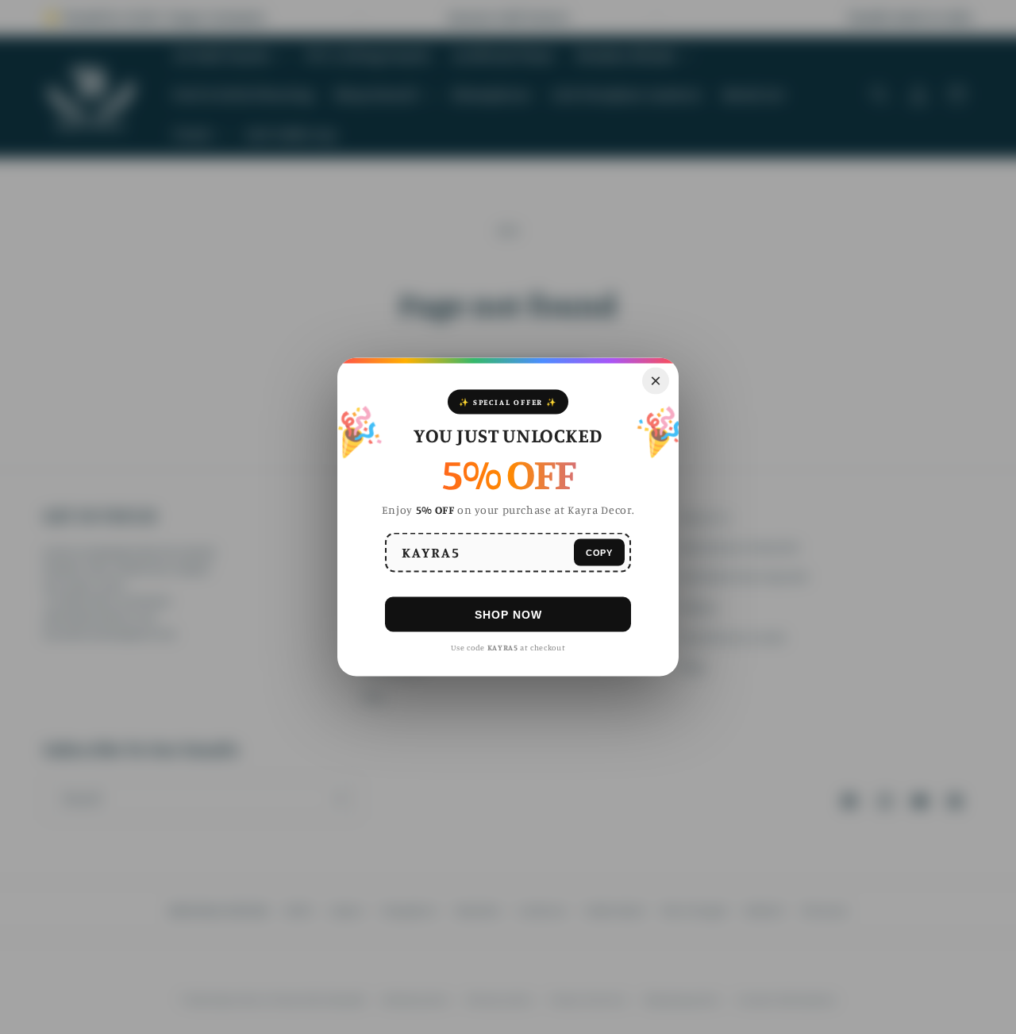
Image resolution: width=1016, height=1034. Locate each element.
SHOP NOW (508, 614)
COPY (599, 552)
